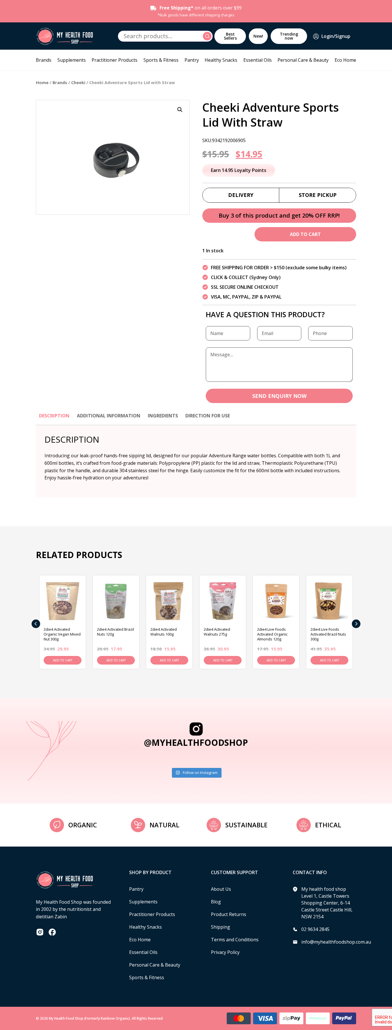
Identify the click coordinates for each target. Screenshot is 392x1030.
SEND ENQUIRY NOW (279, 395)
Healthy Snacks (221, 60)
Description (54, 416)
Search (208, 36)
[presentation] (36, 623)
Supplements (71, 60)
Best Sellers (230, 36)
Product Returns (228, 914)
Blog (216, 902)
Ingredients (163, 416)
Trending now (289, 36)
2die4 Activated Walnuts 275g (217, 632)
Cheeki (78, 82)
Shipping (220, 927)
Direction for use (207, 416)
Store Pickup (318, 194)
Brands (43, 60)
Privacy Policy (225, 952)
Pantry (192, 60)
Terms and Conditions (235, 939)
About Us (221, 889)
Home (42, 82)
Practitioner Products (114, 60)
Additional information (108, 416)
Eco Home (345, 60)
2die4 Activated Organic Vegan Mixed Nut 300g (62, 634)
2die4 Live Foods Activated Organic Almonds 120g (272, 634)
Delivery (240, 194)
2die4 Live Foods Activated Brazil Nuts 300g (328, 634)
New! (258, 36)
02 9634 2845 (315, 929)
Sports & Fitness (160, 60)
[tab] (54, 418)
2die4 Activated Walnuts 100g (163, 632)
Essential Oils (257, 60)
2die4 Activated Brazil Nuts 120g (115, 632)
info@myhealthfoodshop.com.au (336, 942)
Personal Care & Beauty (303, 60)
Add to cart (305, 234)
